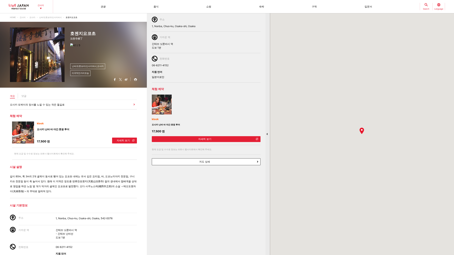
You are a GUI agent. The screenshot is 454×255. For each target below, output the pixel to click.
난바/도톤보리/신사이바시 (50, 17)
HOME (13, 17)
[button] (362, 131)
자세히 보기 (123, 140)
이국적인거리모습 (80, 73)
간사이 (23, 17)
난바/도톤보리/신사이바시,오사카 (88, 66)
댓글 (23, 95)
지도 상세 (204, 161)
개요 (12, 95)
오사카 (32, 17)
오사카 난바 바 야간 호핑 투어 (53, 129)
